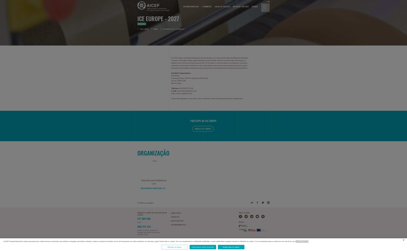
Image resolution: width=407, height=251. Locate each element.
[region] (203, 244)
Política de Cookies (302, 241)
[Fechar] (403, 240)
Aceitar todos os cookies (231, 247)
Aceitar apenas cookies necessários (203, 247)
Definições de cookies (174, 247)
